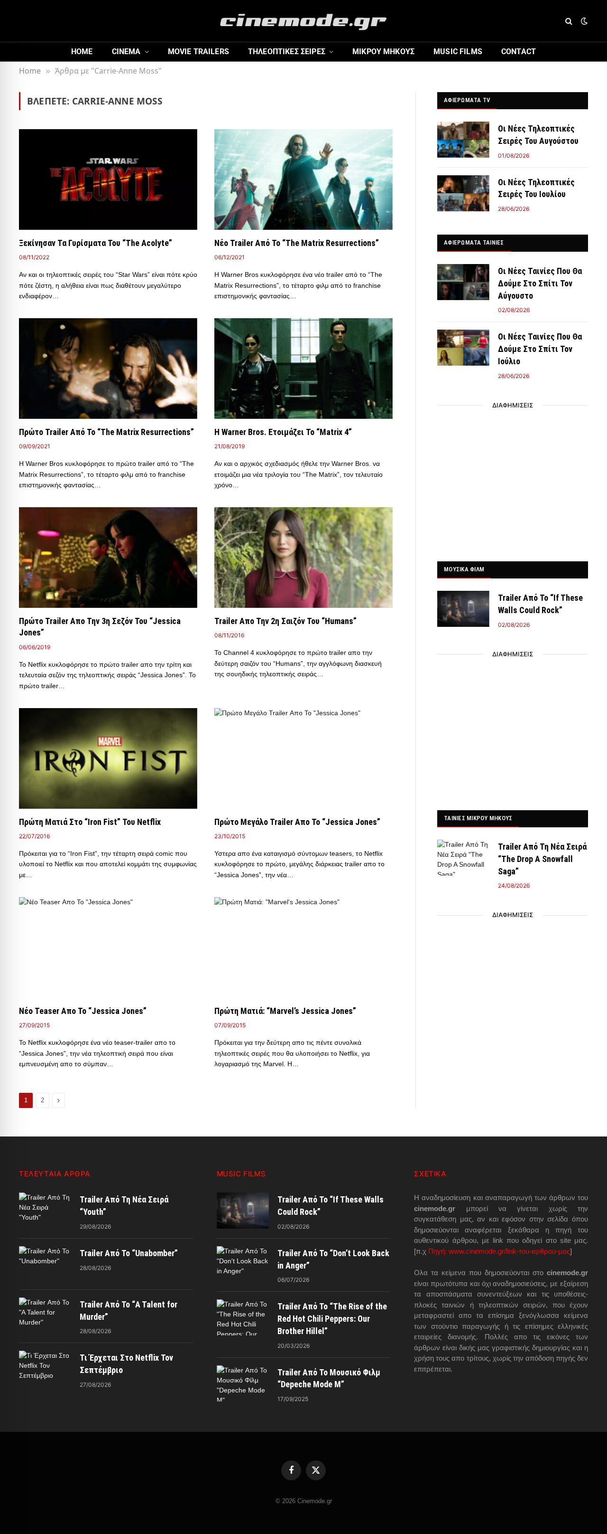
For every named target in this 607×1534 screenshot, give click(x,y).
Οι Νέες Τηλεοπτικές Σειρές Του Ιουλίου (536, 188)
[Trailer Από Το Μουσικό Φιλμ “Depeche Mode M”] (243, 1383)
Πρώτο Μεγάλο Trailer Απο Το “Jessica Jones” (297, 822)
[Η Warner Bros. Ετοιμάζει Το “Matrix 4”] (303, 368)
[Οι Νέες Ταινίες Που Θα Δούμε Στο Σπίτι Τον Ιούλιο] (463, 348)
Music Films (457, 51)
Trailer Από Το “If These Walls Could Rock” (540, 604)
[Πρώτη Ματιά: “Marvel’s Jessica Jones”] (303, 947)
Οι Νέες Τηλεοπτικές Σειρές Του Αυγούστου (538, 134)
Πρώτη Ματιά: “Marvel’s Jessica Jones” (285, 1011)
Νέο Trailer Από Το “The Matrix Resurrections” (296, 243)
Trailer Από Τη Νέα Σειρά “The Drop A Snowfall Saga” (542, 859)
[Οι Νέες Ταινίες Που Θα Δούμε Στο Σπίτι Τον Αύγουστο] (463, 282)
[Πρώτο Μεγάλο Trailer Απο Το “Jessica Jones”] (303, 758)
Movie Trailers (198, 51)
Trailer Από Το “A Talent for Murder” (128, 1310)
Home (82, 51)
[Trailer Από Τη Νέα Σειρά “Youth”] (45, 1211)
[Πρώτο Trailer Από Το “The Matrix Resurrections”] (108, 368)
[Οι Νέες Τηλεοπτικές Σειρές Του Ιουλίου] (463, 193)
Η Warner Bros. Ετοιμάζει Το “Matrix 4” (283, 432)
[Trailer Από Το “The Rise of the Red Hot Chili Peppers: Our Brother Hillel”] (243, 1317)
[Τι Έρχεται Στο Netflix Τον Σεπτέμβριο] (45, 1369)
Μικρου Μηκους (383, 51)
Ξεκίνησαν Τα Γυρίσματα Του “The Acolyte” (95, 243)
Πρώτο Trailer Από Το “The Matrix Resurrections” (106, 432)
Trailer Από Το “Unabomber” (129, 1253)
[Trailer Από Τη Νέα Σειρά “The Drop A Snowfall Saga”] (463, 858)
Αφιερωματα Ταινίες (474, 242)
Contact (518, 51)
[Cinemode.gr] (303, 21)
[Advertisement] (512, 480)
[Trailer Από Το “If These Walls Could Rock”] (463, 609)
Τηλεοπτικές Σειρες (286, 51)
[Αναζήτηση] (568, 21)
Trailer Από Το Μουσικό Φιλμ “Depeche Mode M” (328, 1378)
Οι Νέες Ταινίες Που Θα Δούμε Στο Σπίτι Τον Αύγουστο (540, 283)
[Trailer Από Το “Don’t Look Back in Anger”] (243, 1264)
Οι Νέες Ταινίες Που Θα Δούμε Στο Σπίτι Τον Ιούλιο (540, 348)
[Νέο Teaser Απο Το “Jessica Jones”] (108, 947)
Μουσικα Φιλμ (464, 569)
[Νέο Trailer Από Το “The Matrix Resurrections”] (303, 179)
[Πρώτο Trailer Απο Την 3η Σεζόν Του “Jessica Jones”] (108, 557)
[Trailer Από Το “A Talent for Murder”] (45, 1315)
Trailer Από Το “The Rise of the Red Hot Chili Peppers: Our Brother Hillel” (332, 1318)
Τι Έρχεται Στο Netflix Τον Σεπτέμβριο (126, 1364)
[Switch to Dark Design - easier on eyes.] (583, 21)
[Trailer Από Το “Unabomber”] (45, 1264)
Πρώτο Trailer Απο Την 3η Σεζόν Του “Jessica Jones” (100, 626)
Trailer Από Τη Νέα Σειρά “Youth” (124, 1205)
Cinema (126, 51)
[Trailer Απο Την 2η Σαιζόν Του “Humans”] (303, 557)
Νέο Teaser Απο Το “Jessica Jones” (83, 1011)
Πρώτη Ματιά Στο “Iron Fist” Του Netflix (90, 822)
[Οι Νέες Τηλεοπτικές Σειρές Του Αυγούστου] (463, 140)
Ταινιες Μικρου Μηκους (478, 818)
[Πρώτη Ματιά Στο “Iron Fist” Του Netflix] (108, 758)
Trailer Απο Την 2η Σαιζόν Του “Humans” (285, 621)
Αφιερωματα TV (467, 100)
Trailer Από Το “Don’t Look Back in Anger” (333, 1259)
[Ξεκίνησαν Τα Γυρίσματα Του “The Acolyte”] (108, 179)
